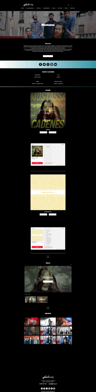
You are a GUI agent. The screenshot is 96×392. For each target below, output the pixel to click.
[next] (71, 331)
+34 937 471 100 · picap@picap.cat (48, 384)
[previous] (25, 331)
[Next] (48, 257)
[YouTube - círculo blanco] (49, 389)
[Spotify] (54, 389)
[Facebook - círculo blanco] (44, 389)
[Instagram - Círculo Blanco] (42, 389)
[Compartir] (71, 264)
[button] (32, 321)
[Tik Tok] (52, 389)
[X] (47, 389)
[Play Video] (30, 299)
